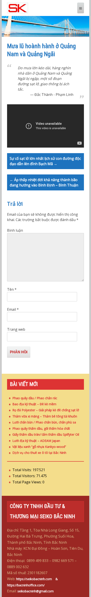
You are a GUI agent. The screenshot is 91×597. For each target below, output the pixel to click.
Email (13, 309)
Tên (12, 289)
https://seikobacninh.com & (39, 579)
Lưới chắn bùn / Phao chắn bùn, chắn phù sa (44, 422)
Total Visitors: (24, 475)
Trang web (16, 329)
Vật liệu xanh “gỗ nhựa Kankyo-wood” (39, 447)
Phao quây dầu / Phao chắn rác (34, 398)
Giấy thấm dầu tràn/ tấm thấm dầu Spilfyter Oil (45, 434)
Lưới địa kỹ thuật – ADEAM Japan (36, 441)
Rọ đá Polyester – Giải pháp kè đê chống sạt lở (45, 410)
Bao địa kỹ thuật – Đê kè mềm (34, 404)
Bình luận (15, 230)
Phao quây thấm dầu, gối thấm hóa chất (41, 428)
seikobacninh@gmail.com (35, 591)
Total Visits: (22, 469)
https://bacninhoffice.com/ (26, 585)
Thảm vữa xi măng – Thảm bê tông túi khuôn (44, 416)
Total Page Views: (27, 482)
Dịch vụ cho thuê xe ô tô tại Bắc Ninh (39, 453)
